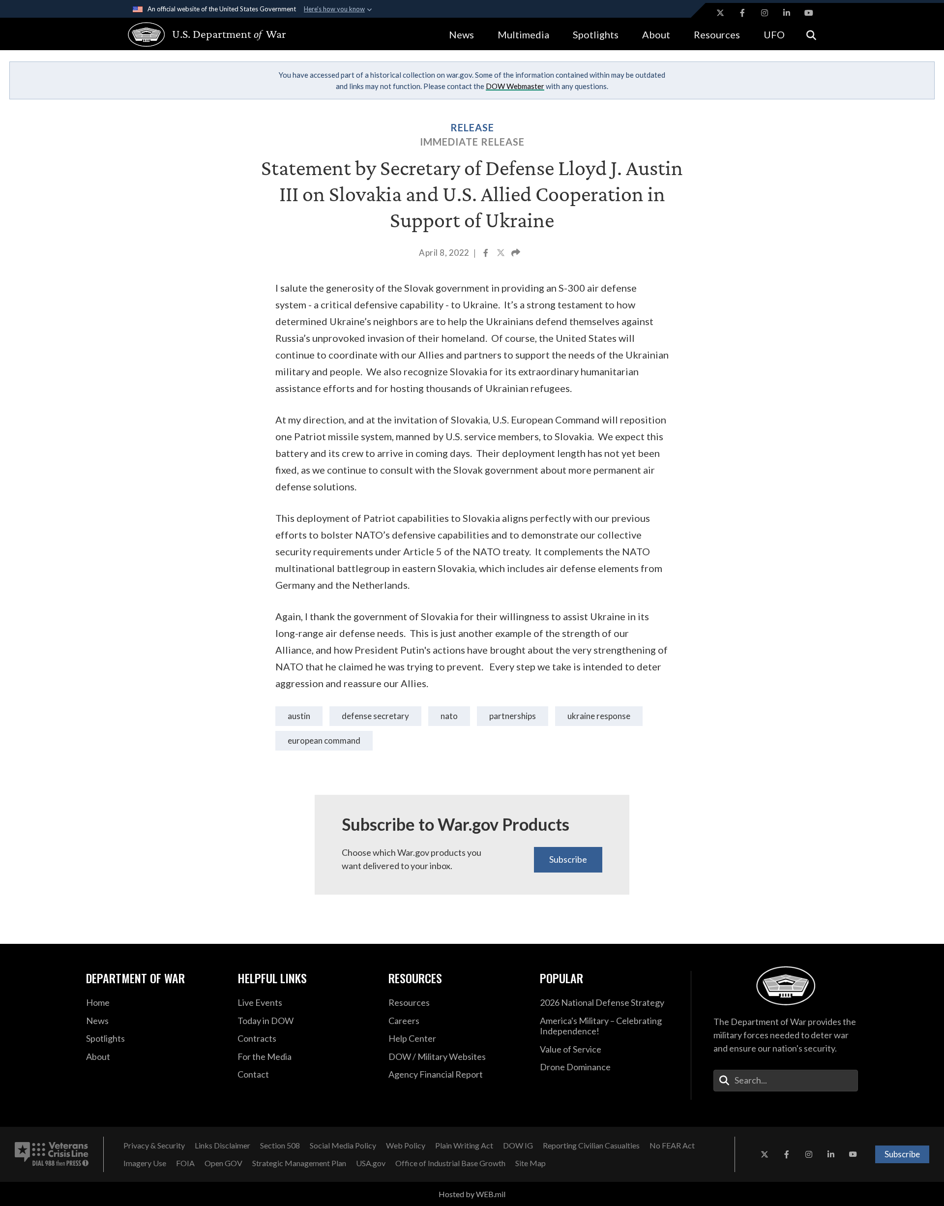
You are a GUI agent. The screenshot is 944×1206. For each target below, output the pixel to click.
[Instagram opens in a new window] (764, 12)
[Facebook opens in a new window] (742, 12)
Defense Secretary (375, 716)
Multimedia (523, 34)
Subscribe (568, 859)
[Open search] (811, 34)
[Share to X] (501, 253)
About (656, 34)
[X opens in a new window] (720, 12)
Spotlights (596, 34)
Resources (717, 34)
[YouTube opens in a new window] (808, 12)
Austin (299, 716)
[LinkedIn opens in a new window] (786, 12)
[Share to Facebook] (486, 253)
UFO (774, 34)
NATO (449, 716)
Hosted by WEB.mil (472, 1194)
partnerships (512, 716)
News (461, 34)
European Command (324, 740)
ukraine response (598, 716)
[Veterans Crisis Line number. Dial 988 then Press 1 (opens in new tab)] (51, 1154)
